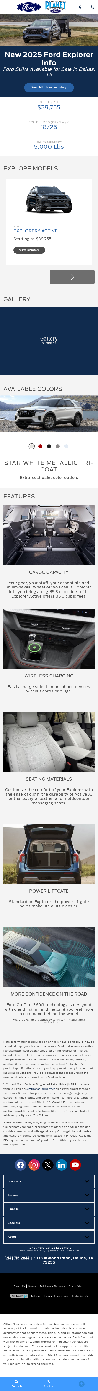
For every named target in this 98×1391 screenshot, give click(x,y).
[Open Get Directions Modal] (80, 7)
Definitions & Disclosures (52, 1286)
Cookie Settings (80, 1296)
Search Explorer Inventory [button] (49, 87)
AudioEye (35, 1296)
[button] (72, 277)
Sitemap (32, 1286)
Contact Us (19, 1286)
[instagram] (34, 1165)
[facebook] (20, 1165)
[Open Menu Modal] (6, 7)
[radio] (32, 446)
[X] (48, 1165)
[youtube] (75, 1165)
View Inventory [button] (29, 250)
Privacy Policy (76, 1286)
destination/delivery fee (41, 1088)
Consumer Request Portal (56, 1296)
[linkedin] (61, 1165)
